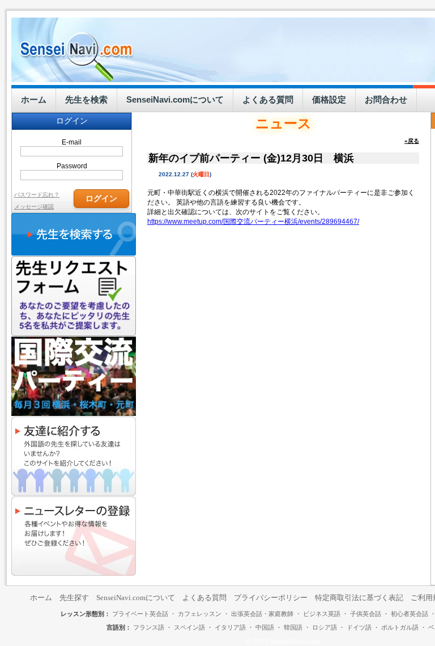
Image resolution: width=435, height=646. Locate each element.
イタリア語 (230, 627)
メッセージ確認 (34, 206)
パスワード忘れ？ (36, 195)
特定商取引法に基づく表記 (359, 597)
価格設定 (329, 99)
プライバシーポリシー (271, 597)
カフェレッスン (199, 613)
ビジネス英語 (321, 613)
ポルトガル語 (400, 627)
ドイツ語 (359, 627)
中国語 (264, 627)
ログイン (101, 198)
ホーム (33, 99)
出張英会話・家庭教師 (262, 613)
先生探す (74, 597)
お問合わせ (386, 99)
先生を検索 (86, 99)
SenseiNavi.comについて (175, 99)
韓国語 (293, 627)
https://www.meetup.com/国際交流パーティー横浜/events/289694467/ (253, 222)
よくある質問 (267, 99)
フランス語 (148, 627)
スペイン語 (189, 627)
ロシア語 (324, 627)
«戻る (411, 141)
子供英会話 (365, 613)
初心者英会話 (409, 613)
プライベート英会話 (140, 613)
